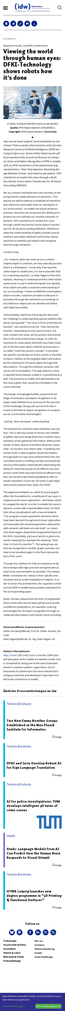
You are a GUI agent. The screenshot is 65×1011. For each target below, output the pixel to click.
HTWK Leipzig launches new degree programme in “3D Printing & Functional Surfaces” (34, 895)
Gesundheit (9, 948)
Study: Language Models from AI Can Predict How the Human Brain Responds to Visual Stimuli (33, 853)
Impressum (39, 944)
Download (50, 131)
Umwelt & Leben (11, 952)
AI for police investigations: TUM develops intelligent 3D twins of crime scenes (33, 806)
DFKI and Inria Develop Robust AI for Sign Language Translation (34, 765)
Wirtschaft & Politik (13, 956)
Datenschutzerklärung (44, 948)
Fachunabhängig (11, 960)
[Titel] (6, 24)
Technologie (9, 940)
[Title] (20, 24)
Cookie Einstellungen (43, 956)
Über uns (38, 940)
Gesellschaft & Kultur (14, 944)
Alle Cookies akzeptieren (48, 1006)
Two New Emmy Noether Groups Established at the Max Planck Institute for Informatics (32, 725)
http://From (10, 655)
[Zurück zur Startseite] (32, 7)
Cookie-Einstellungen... (13, 1006)
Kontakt (38, 952)
